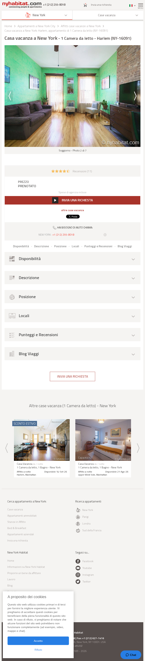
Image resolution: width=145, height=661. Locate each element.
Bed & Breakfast (16, 528)
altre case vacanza (72, 210)
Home (8, 26)
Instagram (88, 575)
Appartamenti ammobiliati (22, 516)
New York (87, 510)
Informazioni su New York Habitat (26, 567)
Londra (86, 523)
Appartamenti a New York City (36, 26)
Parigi (85, 517)
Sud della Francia (91, 530)
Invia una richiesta (101, 5)
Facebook (88, 561)
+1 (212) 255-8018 (54, 5)
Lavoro (11, 579)
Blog (9, 585)
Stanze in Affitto (16, 522)
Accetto (38, 640)
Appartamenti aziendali (20, 534)
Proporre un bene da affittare (24, 573)
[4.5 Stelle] (60, 171)
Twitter (87, 581)
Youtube (87, 568)
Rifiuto (38, 649)
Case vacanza (15, 509)
